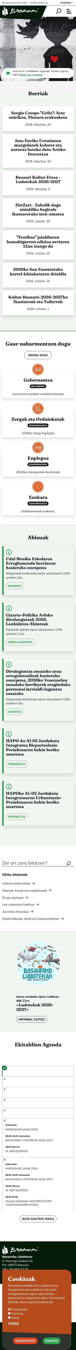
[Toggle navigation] (69, 11)
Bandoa (15, 586)
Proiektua (17, 764)
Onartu (51, 1341)
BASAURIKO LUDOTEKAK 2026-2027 (29, 1140)
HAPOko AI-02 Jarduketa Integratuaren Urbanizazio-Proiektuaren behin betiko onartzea (34, 800)
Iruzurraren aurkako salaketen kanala (38, 394)
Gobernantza (38, 380)
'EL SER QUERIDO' (16, 1151)
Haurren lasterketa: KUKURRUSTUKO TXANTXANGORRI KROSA (28, 1202)
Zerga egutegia (13, 897)
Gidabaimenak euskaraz (38, 511)
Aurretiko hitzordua (15, 911)
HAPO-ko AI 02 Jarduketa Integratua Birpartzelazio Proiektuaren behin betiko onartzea (32, 747)
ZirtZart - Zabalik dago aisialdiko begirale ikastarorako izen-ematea (38, 209)
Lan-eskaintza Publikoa (18, 904)
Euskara (66, 2)
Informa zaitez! (32, 1019)
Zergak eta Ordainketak (38, 419)
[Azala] (20, 11)
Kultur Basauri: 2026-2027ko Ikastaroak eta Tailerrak (38, 299)
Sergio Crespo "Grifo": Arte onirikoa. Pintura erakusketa (38, 115)
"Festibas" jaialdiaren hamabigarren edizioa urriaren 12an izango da (38, 242)
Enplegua (38, 458)
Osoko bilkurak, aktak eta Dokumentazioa (30, 918)
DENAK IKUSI (38, 355)
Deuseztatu (25, 1341)
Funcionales (19, 1309)
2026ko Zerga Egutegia (38, 433)
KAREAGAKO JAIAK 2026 (21, 1129)
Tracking (17, 1313)
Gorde (13, 1323)
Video (15, 1317)
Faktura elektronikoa (16, 883)
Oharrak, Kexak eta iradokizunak (24, 890)
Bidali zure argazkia (30, 74)
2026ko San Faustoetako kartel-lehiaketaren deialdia (38, 271)
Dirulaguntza (20, 642)
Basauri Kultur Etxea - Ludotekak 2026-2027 (38, 179)
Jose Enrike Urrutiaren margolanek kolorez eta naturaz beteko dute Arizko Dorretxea (38, 147)
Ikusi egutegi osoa (38, 1219)
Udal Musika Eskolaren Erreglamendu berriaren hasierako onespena (31, 563)
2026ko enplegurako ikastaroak (38, 472)
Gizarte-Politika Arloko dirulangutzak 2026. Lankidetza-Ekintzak (29, 619)
